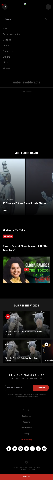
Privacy (26, 433)
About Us (26, 410)
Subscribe (41, 388)
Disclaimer (26, 422)
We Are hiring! (26, 439)
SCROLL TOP (26, 477)
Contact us (26, 416)
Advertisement (26, 428)
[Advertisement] (26, 119)
